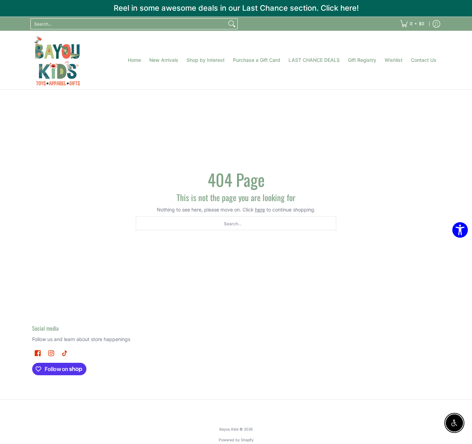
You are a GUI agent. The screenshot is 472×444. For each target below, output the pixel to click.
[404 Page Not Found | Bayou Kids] (58, 60)
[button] (38, 353)
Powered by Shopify (236, 440)
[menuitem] (412, 24)
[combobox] (128, 24)
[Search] (231, 24)
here (260, 209)
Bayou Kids (228, 429)
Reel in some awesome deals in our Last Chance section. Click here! (236, 7)
